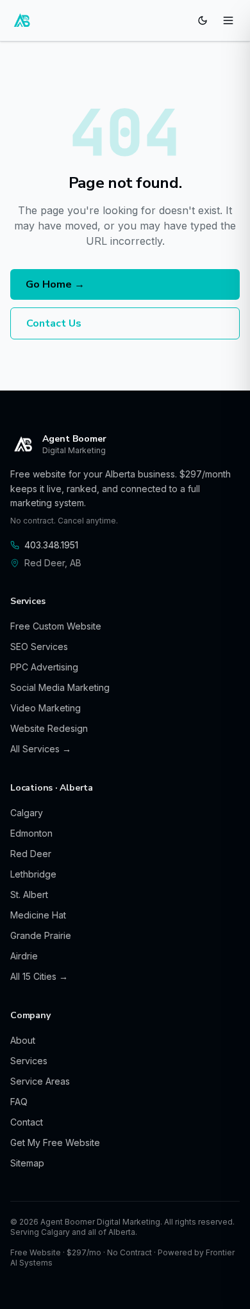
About (22, 1040)
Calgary (26, 812)
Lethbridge (33, 874)
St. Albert (29, 894)
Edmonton (31, 833)
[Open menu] (228, 20)
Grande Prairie (40, 935)
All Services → (40, 748)
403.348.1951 (51, 544)
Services (28, 1060)
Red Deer (30, 853)
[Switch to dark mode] (202, 20)
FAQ (19, 1101)
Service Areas (40, 1081)
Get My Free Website (55, 1142)
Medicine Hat (38, 915)
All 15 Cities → (39, 976)
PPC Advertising (44, 667)
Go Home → (55, 284)
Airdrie (24, 955)
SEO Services (39, 646)
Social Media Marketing (60, 687)
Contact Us (53, 323)
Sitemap (27, 1163)
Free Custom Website (55, 626)
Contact (26, 1122)
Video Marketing (45, 707)
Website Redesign (49, 728)
